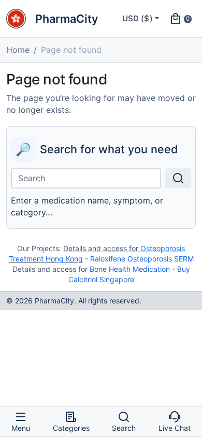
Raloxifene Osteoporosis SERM (142, 258)
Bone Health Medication (130, 269)
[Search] (178, 178)
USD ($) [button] (137, 18)
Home (18, 50)
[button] (180, 18)
